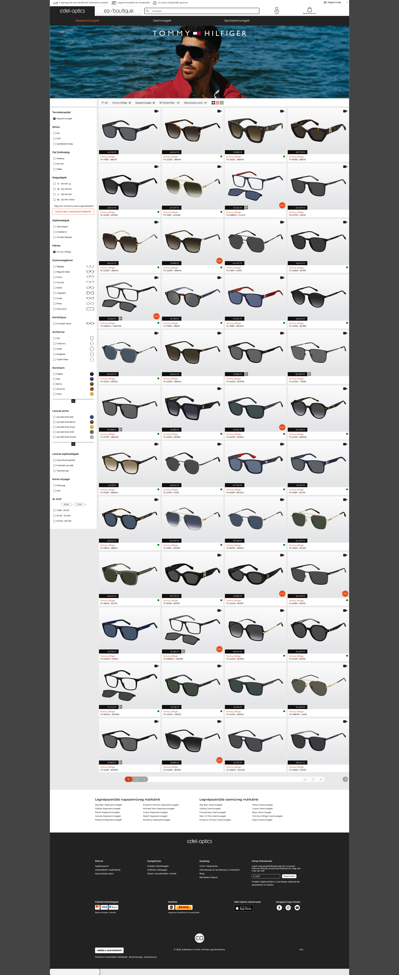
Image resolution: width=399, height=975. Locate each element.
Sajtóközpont (102, 866)
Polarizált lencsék (64, 465)
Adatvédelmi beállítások (107, 870)
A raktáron (61, 232)
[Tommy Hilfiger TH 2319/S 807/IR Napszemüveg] (318, 573)
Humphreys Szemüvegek (213, 812)
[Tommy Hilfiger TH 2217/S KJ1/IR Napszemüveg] (192, 462)
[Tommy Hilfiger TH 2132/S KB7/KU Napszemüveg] (129, 351)
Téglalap (60, 266)
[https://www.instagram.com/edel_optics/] (288, 908)
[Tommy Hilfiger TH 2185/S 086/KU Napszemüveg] (129, 517)
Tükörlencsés (62, 471)
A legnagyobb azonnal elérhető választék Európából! (83, 2)
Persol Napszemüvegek (107, 812)
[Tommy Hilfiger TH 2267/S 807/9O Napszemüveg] (318, 295)
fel (301, 949)
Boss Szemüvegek (261, 812)
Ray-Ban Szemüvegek (211, 805)
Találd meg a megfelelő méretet (73, 211)
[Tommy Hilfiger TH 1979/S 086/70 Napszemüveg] (318, 129)
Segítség (204, 861)
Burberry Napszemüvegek (156, 819)
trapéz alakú (62, 359)
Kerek (59, 288)
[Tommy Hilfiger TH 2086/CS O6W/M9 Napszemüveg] (129, 295)
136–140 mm (65, 194)
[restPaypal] (113, 907)
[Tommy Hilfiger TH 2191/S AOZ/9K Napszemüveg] (192, 184)
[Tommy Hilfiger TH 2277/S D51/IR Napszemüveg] (318, 184)
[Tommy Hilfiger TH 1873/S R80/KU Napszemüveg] (255, 517)
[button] (72, 11)
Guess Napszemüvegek (155, 812)
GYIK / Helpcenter (209, 866)
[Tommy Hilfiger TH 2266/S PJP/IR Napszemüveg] (318, 739)
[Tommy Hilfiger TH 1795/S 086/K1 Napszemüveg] (192, 295)
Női (58, 133)
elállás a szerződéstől (109, 950)
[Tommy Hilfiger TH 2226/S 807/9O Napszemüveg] (129, 184)
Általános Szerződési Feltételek (111, 957)
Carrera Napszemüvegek (108, 816)
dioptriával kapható (65, 460)
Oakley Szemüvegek (210, 808)
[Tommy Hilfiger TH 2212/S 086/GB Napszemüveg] (318, 406)
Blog (202, 873)
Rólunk (99, 861)
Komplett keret (63, 323)
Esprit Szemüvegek (262, 819)
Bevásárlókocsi (309, 13)
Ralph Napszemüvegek (155, 816)
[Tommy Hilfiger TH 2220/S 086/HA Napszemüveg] (129, 240)
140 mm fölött (66, 199)
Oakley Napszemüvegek (107, 808)
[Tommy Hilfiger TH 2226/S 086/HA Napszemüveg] (192, 129)
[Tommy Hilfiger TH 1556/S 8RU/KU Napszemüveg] (255, 462)
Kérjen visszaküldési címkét (161, 873)
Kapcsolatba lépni (104, 873)
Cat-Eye (60, 282)
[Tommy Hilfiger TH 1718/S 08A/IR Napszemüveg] (129, 129)
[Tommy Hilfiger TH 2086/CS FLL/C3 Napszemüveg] (255, 184)
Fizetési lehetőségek (158, 866)
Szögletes (60, 354)
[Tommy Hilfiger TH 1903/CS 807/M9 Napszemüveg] (129, 684)
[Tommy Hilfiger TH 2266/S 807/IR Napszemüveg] (318, 240)
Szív (58, 338)
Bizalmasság (135, 957)
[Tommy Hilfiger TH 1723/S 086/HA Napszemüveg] (129, 462)
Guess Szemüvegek (262, 808)
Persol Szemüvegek (262, 805)
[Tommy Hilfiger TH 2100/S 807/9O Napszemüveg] (192, 406)
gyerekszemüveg (64, 144)
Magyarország (334, 2)
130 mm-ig (64, 184)
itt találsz (269, 884)
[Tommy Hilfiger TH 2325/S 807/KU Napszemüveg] (255, 406)
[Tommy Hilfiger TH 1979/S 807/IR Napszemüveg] (192, 573)
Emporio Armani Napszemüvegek (161, 805)
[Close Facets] (73, 102)
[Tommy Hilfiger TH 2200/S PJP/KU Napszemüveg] (129, 628)
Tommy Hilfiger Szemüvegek (267, 816)
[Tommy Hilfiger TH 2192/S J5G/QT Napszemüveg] (318, 517)
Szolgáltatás (154, 861)
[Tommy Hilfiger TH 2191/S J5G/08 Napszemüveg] (192, 517)
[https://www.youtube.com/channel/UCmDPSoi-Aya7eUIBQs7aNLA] (297, 908)
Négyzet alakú (63, 272)
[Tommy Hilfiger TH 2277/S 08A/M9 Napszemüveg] (129, 406)
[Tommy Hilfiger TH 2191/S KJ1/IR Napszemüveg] (255, 240)
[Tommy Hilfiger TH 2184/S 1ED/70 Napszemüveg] (129, 573)
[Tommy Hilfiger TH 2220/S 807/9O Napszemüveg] (255, 628)
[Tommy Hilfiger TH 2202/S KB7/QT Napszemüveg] (192, 684)
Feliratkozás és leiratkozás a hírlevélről (220, 870)
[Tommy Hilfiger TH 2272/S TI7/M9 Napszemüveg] (318, 351)
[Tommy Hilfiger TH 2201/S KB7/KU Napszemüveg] (255, 684)
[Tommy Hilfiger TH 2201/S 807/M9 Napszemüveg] (129, 739)
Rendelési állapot (209, 877)
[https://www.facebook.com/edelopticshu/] (279, 908)
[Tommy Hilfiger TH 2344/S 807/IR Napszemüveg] (255, 573)
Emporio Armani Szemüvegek (215, 819)
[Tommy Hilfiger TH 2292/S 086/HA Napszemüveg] (192, 351)
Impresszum (150, 957)
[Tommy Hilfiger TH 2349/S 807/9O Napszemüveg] (192, 739)
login (277, 13)
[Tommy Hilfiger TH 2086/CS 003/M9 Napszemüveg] (192, 628)
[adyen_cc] (97, 907)
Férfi (58, 138)
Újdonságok (62, 226)
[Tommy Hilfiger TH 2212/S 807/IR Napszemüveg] (318, 628)
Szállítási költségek (157, 870)
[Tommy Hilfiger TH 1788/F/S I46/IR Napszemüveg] (318, 684)
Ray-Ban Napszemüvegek (108, 805)
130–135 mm (65, 189)
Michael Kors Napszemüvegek (159, 808)
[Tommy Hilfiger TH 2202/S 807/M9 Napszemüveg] (255, 351)
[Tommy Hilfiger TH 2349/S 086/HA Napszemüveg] (192, 240)
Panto (59, 277)
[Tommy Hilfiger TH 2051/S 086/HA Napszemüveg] (255, 129)
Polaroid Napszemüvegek (108, 819)
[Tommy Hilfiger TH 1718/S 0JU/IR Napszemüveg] (318, 462)
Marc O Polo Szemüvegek (213, 816)
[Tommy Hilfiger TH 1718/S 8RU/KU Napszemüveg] (255, 295)
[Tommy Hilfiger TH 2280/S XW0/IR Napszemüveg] (255, 739)
